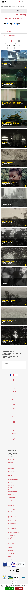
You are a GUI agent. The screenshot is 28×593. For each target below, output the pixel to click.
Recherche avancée (14, 35)
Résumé (10, 23)
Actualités (12, 498)
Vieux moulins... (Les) (7, 340)
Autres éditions (11, 535)
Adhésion (11, 475)
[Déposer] (18, 2)
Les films (11, 505)
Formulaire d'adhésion (13, 479)
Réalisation (17, 23)
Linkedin (14, 416)
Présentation (11, 468)
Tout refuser (19, 588)
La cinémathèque (13, 466)
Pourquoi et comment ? (13, 489)
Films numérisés (10, 43)
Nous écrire (10, 462)
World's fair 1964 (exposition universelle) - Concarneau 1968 (10, 123)
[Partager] (21, 2)
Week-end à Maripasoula (8, 182)
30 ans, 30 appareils (12, 521)
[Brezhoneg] (23, 2)
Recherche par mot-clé (14, 31)
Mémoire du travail (12, 520)
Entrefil (11, 543)
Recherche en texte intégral (14, 18)
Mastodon (14, 433)
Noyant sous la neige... (8, 261)
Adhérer (10, 477)
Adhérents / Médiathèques (13, 509)
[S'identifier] (19, 2)
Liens (9, 556)
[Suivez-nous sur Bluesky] (14, 422)
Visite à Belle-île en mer (8, 300)
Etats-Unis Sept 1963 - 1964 (9, 83)
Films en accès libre (20, 43)
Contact (11, 448)
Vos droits (10, 492)
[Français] (12, 375)
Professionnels (11, 511)
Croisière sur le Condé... (8, 241)
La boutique (12, 528)
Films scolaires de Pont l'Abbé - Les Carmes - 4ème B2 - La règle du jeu (11, 103)
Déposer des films (12, 470)
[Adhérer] (16, 2)
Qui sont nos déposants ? (13, 491)
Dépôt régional (11, 494)
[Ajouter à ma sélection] (25, 67)
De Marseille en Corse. (8, 320)
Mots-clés (13, 24)
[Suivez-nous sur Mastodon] (14, 430)
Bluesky (14, 425)
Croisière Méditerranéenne (9, 281)
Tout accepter (10, 588)
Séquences (6, 24)
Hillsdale (4, 63)
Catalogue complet (12, 537)
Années (19, 24)
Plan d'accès (11, 459)
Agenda (10, 500)
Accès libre (10, 508)
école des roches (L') (7, 221)
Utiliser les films (11, 471)
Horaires (10, 460)
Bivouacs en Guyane (7, 162)
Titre (5, 23)
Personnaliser (14, 591)
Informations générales (13, 502)
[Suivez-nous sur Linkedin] (14, 414)
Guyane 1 (4, 142)
